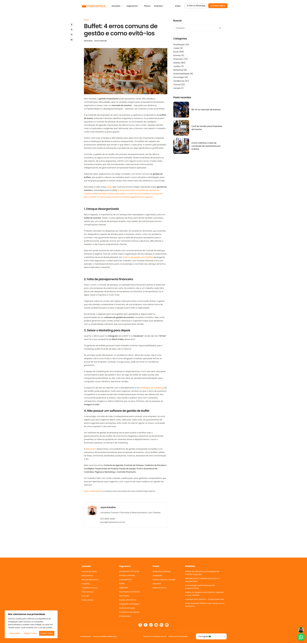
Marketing (178, 70)
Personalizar (14, 633)
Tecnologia (178, 77)
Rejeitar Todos (30, 633)
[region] (31, 624)
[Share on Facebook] (72, 25)
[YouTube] (156, 625)
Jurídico (177, 66)
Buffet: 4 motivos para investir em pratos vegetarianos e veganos (121, 197)
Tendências (178, 80)
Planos (147, 6)
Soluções (116, 6)
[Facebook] (145, 625)
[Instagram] (140, 625)
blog (109, 186)
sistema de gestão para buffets (138, 257)
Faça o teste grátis (93, 491)
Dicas (86, 20)
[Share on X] (72, 30)
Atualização (179, 44)
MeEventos (91, 449)
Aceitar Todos (46, 633)
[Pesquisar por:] (198, 28)
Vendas (177, 88)
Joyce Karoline (100, 41)
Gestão (176, 62)
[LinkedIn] (161, 625)
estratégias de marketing (151, 387)
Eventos (177, 55)
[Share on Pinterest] (72, 35)
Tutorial (176, 84)
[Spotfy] (167, 625)
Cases (176, 48)
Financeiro (178, 59)
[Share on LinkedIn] (72, 40)
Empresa (158, 6)
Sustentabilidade (181, 73)
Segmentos (132, 6)
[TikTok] (151, 625)
